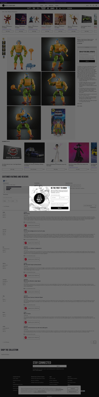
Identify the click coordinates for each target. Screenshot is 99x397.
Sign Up (59, 208)
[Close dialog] (68, 187)
